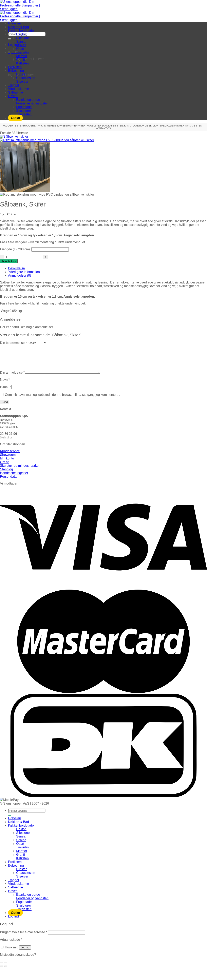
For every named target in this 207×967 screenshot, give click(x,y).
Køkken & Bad (18, 27)
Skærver (22, 81)
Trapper (13, 85)
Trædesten (24, 114)
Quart (20, 49)
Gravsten (14, 23)
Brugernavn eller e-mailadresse (23, 932)
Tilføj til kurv (9, 261)
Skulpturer (23, 110)
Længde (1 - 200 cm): (15, 249)
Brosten (21, 74)
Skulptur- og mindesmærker (20, 465)
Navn (5, 379)
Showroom (8, 454)
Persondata (8, 476)
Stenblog (6, 469)
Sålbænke (15, 92)
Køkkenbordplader (21, 30)
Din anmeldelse (12, 372)
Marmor (21, 56)
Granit (20, 59)
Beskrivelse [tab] (16, 268)
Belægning (16, 70)
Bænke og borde (28, 99)
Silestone (23, 38)
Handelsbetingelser (14, 473)
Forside (5, 133)
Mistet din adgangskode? (18, 954)
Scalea (21, 45)
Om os (4, 462)
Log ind (25, 947)
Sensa (20, 41)
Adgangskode (11, 939)
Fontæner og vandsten (32, 103)
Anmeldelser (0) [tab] (19, 275)
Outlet (15, 118)
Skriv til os (6, 437)
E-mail (5, 387)
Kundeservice (10, 451)
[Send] (9, 39)
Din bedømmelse (13, 342)
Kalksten (22, 63)
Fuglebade (24, 107)
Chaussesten (25, 78)
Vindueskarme (18, 89)
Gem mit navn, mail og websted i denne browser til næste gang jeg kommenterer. (62, 394)
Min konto (7, 458)
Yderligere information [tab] (24, 272)
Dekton (21, 34)
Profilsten (15, 67)
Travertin (22, 52)
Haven (13, 96)
